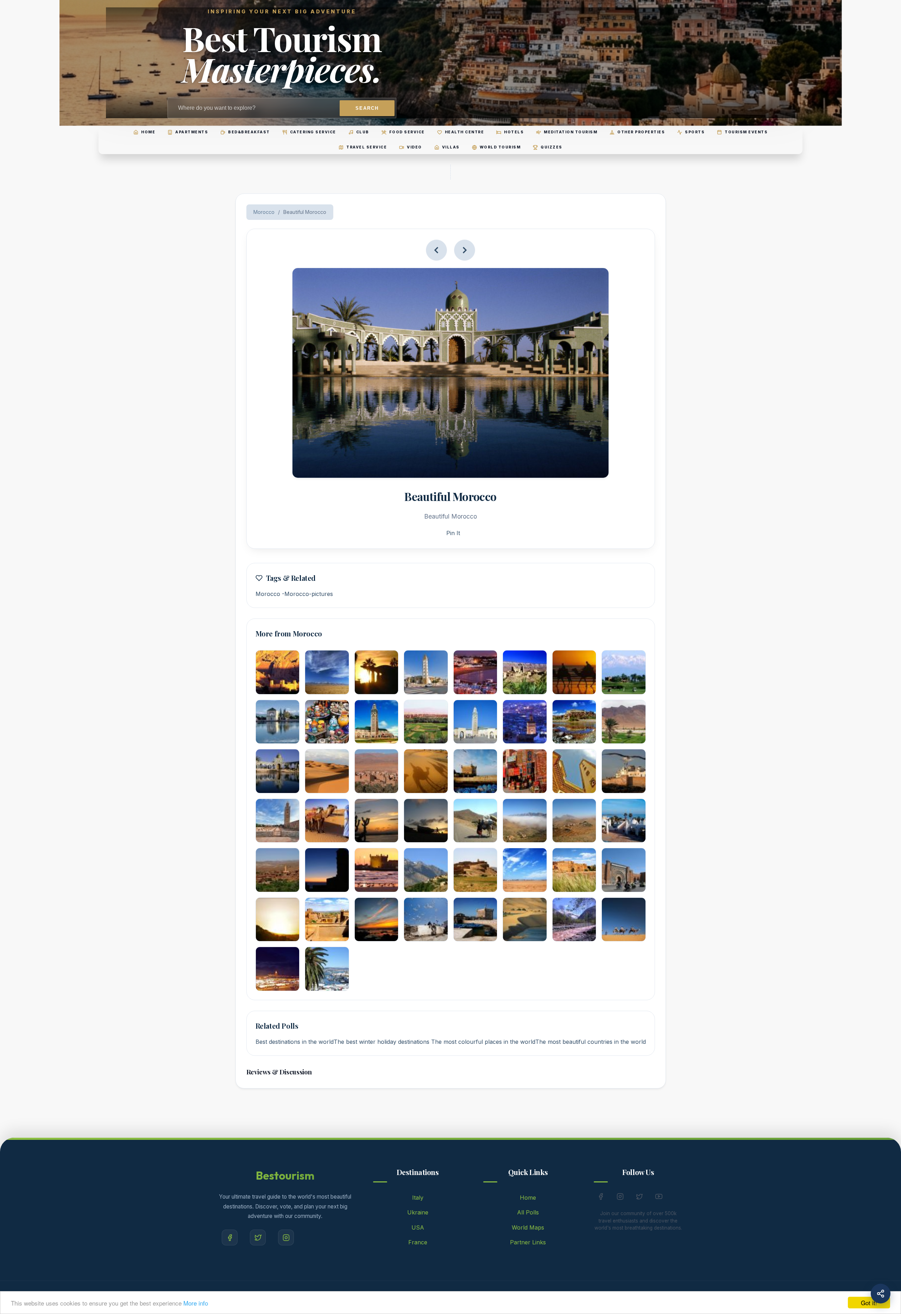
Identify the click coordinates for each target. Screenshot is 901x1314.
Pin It (453, 533)
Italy (417, 1197)
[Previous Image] (436, 250)
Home (528, 1197)
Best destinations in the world (295, 1041)
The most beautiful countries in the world (590, 1041)
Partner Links (528, 1242)
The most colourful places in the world (483, 1041)
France (417, 1242)
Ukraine (417, 1212)
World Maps (528, 1227)
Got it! (869, 1302)
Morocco (264, 212)
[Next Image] (464, 250)
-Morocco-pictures (307, 593)
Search (367, 108)
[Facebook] (230, 1237)
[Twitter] (258, 1237)
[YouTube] (658, 1198)
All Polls (528, 1212)
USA (417, 1227)
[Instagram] (286, 1237)
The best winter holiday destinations (382, 1041)
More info (195, 1303)
